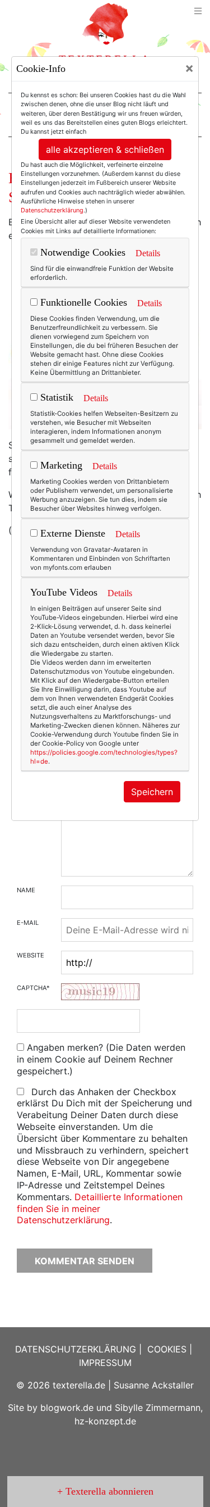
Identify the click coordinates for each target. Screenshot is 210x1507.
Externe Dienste (71, 533)
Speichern (152, 791)
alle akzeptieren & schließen (105, 149)
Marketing (60, 465)
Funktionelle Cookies (82, 302)
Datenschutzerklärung (52, 210)
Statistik (55, 397)
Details (148, 253)
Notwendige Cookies (81, 252)
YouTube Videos (63, 592)
